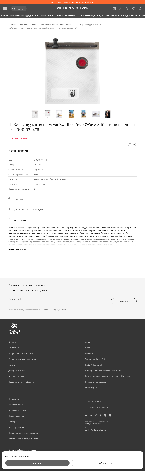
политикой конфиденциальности (53, 309)
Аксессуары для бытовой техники (56, 24)
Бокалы (12, 364)
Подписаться (124, 301)
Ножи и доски (126, 15)
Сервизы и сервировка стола (68, 15)
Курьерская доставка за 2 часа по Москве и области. (72, 2)
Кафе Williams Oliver (95, 364)
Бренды (5, 15)
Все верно (37, 463)
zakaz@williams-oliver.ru (96, 407)
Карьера (12, 421)
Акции (88, 341)
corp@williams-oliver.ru (94, 423)
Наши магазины (16, 404)
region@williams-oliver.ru (95, 430)
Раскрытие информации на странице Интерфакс (108, 375)
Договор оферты (16, 427)
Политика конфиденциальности (23, 438)
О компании (14, 398)
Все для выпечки (16, 375)
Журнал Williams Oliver (96, 358)
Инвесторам (91, 387)
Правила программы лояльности (24, 432)
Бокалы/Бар (91, 15)
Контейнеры (14, 347)
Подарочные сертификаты (21, 381)
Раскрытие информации (96, 381)
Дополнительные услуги (28, 209)
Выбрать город (105, 463)
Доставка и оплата (17, 410)
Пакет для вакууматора (87, 24)
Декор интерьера (108, 15)
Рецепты (89, 353)
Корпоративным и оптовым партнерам (103, 370)
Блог (87, 347)
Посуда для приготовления (36, 15)
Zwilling (38, 164)
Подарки (15, 15)
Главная (12, 24)
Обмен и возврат (16, 415)
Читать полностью (17, 249)
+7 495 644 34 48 (93, 401)
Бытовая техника (28, 24)
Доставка (18, 198)
